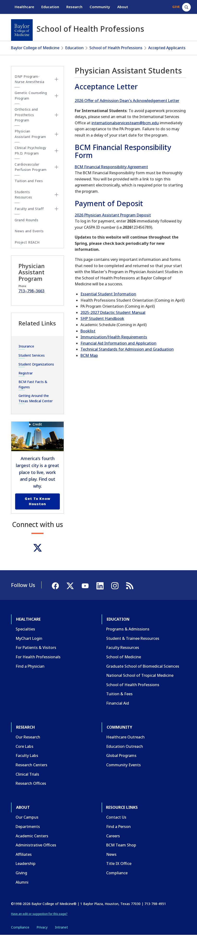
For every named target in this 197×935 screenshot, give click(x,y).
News (111, 854)
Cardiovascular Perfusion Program (31, 167)
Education (50, 6)
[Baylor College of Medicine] (22, 30)
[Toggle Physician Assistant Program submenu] (56, 134)
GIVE (176, 7)
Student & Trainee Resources (132, 638)
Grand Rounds (26, 220)
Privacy (42, 927)
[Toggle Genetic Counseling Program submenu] (56, 96)
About (122, 6)
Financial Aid (117, 703)
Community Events (123, 764)
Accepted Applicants (166, 47)
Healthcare (24, 6)
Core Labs (24, 746)
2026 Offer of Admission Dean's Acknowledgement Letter (127, 100)
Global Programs (121, 755)
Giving (21, 872)
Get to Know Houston (37, 501)
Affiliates (24, 854)
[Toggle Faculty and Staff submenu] (56, 209)
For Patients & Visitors (36, 647)
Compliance (117, 872)
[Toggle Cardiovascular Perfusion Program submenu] (56, 167)
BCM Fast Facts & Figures (32, 384)
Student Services (31, 355)
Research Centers (31, 764)
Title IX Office (118, 863)
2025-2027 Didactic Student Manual (112, 312)
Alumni (22, 882)
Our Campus (27, 817)
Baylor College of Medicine (35, 47)
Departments (28, 826)
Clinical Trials (27, 774)
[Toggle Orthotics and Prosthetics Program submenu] (56, 115)
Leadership (26, 863)
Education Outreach (124, 746)
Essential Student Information (108, 294)
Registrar (25, 373)
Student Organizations (36, 364)
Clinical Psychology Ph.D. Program (30, 150)
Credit (37, 424)
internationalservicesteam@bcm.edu (125, 123)
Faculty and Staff (29, 208)
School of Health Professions (115, 47)
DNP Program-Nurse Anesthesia (29, 79)
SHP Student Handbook (102, 318)
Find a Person (118, 826)
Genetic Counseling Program (31, 95)
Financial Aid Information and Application (118, 343)
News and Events (29, 231)
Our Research (28, 737)
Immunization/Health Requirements (113, 337)
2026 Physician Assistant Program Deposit (113, 215)
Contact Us (116, 817)
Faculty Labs (27, 755)
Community (100, 6)
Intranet (61, 927)
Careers (113, 836)
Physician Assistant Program (30, 134)
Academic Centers (32, 836)
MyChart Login (29, 638)
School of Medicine (123, 656)
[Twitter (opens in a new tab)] (37, 548)
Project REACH (27, 242)
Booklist (87, 331)
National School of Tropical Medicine (139, 675)
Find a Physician (30, 666)
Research (74, 6)
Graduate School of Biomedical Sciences (142, 666)
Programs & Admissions (127, 629)
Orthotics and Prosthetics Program (26, 114)
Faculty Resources (122, 647)
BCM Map (89, 355)
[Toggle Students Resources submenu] (56, 194)
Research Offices (31, 783)
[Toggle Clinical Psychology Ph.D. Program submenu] (56, 150)
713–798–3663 (31, 291)
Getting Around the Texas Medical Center (35, 398)
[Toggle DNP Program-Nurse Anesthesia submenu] (56, 79)
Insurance (26, 346)
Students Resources (23, 194)
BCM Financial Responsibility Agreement (111, 166)
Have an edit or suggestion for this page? (39, 914)
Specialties (25, 629)
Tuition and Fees (29, 181)
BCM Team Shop (121, 845)
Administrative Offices (36, 845)
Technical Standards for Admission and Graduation (127, 349)
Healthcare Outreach (125, 737)
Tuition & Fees (119, 693)
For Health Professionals (38, 656)
